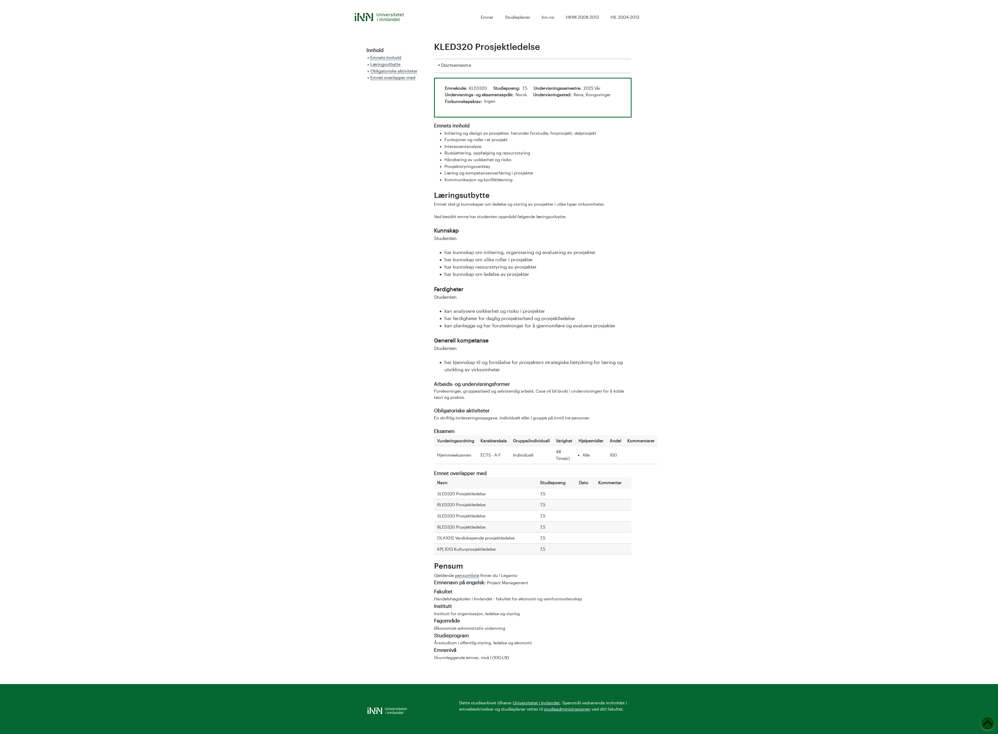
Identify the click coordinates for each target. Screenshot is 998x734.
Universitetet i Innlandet (536, 702)
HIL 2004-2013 (624, 17)
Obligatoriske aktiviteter (393, 70)
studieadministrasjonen (567, 708)
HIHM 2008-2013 (582, 17)
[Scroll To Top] (987, 723)
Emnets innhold (385, 57)
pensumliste (467, 575)
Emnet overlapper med (392, 77)
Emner (487, 17)
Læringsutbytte (385, 64)
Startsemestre (456, 65)
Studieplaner (517, 17)
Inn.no (548, 17)
